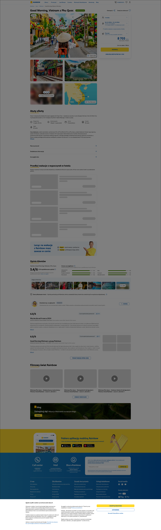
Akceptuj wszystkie (116, 506)
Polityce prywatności (76, 507)
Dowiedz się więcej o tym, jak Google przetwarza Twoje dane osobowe (42, 522)
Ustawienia (118, 510)
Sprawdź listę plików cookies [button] (115, 513)
